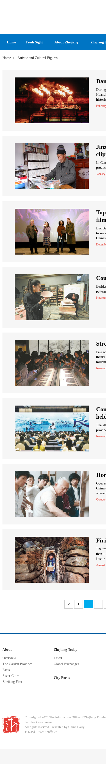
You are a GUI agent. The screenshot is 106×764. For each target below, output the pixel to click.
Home (6, 58)
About (7, 650)
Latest (58, 658)
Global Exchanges (66, 664)
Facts (6, 670)
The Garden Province (17, 664)
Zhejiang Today (65, 650)
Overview (9, 658)
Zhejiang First (12, 682)
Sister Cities (10, 676)
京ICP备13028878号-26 (41, 732)
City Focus (62, 678)
